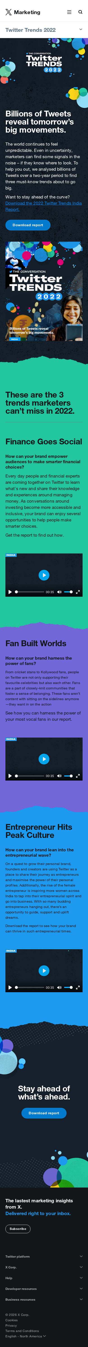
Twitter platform (17, 1256)
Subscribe (18, 1229)
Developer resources (21, 1289)
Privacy (11, 1325)
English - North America (24, 1336)
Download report (28, 225)
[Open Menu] (69, 12)
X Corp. (11, 1267)
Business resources (20, 1300)
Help (8, 1278)
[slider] (29, 592)
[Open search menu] (80, 12)
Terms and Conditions (22, 1331)
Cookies (11, 1320)
